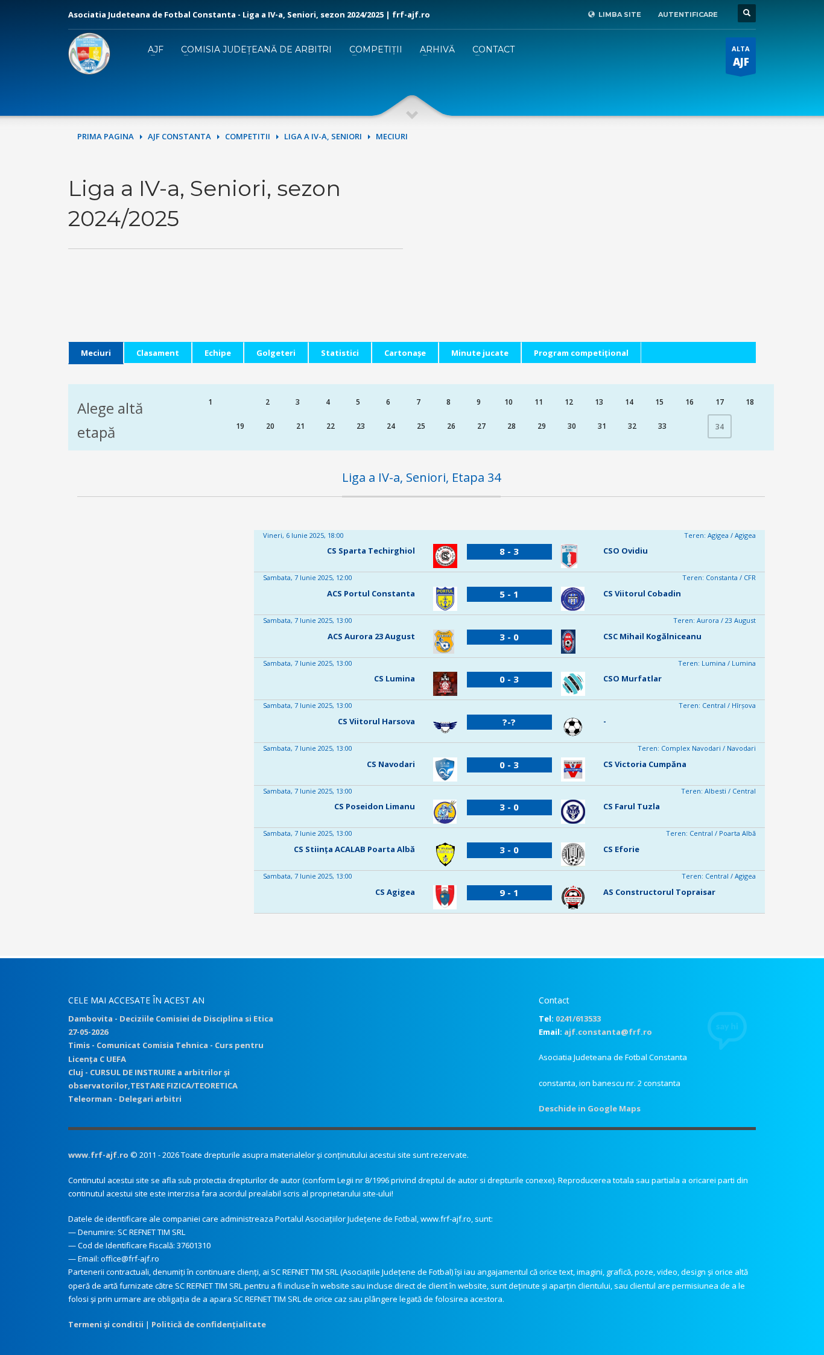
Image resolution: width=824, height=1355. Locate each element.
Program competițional (581, 352)
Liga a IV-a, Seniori (323, 136)
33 (662, 426)
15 (659, 402)
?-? (509, 722)
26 (451, 426)
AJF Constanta (179, 136)
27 (481, 426)
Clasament (157, 352)
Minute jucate (480, 352)
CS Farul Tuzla (631, 806)
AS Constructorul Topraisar (659, 891)
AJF (155, 49)
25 (421, 426)
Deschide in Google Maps (590, 1108)
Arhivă (437, 49)
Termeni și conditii (106, 1324)
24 (391, 426)
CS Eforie (621, 849)
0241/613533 (578, 1018)
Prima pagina (105, 136)
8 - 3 (509, 551)
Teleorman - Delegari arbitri (125, 1098)
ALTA (741, 56)
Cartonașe (405, 352)
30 (572, 426)
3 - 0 (509, 637)
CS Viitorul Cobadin (642, 593)
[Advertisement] (588, 257)
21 (300, 426)
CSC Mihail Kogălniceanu (652, 636)
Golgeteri (276, 352)
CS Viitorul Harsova (376, 721)
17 (719, 402)
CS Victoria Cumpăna (644, 764)
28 (511, 426)
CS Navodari (391, 764)
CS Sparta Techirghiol (371, 550)
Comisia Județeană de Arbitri (256, 49)
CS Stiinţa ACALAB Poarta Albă (354, 849)
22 (330, 426)
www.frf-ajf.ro (98, 1154)
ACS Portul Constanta (371, 593)
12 (569, 402)
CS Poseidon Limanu (374, 806)
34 (719, 427)
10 (508, 402)
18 (750, 402)
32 (632, 426)
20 (270, 426)
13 (599, 402)
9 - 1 (509, 892)
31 (602, 426)
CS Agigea (395, 891)
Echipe (217, 352)
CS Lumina (394, 678)
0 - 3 (509, 679)
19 (240, 426)
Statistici (340, 352)
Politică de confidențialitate (208, 1324)
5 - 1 (509, 594)
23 (361, 426)
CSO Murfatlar (632, 678)
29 (541, 426)
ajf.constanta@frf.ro (608, 1031)
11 (538, 402)
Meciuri (96, 352)
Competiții (375, 49)
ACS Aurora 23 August (371, 636)
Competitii (247, 136)
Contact (493, 49)
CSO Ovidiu (625, 550)
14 (629, 402)
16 (689, 402)
